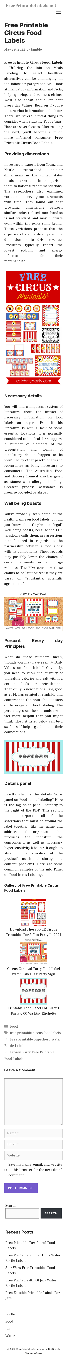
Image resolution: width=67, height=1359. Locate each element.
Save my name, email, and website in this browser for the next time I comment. (35, 1170)
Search (10, 1205)
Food (14, 1026)
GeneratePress (33, 1353)
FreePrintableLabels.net (31, 5)
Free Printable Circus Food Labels (33, 62)
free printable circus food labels (35, 1033)
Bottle (10, 1314)
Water (10, 1335)
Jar (7, 1328)
